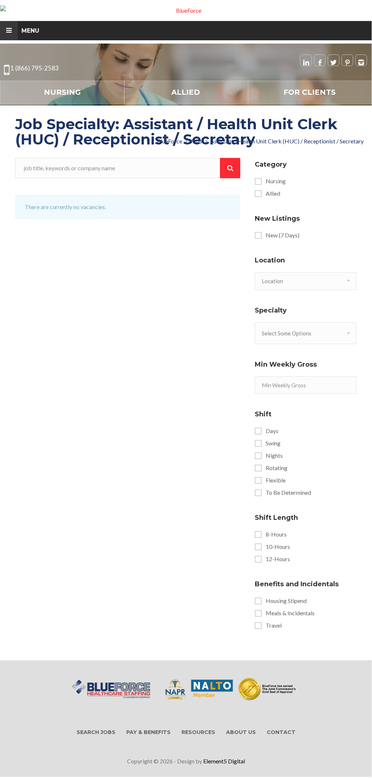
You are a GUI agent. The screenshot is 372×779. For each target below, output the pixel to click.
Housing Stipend (286, 600)
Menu (30, 30)
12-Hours (278, 559)
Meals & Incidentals (290, 613)
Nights (274, 455)
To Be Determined (288, 492)
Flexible (276, 480)
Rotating (276, 468)
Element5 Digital (224, 761)
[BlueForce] (186, 10)
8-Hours (276, 534)
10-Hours (278, 546)
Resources (198, 732)
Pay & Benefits (148, 732)
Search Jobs (96, 732)
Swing (273, 443)
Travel (274, 625)
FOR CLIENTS (309, 92)
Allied (185, 92)
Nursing (62, 92)
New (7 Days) (282, 235)
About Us (241, 732)
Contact (281, 732)
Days (272, 431)
